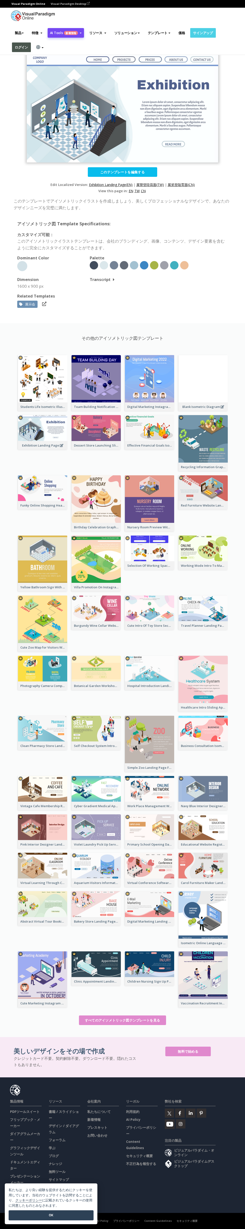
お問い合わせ (97, 1135)
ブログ (54, 1155)
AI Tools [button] (63, 32)
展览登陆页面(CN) (181, 184)
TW (137, 191)
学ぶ (52, 1147)
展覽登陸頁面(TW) (150, 184)
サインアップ (203, 32)
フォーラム (57, 1140)
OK (51, 1215)
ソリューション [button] (125, 32)
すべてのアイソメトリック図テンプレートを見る (122, 1020)
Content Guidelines (158, 1221)
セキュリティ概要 (139, 1155)
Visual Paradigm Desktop (69, 4)
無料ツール (57, 1171)
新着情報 (94, 1119)
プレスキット (97, 1127)
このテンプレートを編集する (122, 172)
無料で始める (188, 1051)
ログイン (21, 47)
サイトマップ (59, 1179)
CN (143, 191)
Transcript (100, 279)
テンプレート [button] (157, 32)
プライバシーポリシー (126, 1221)
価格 (181, 32)
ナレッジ (55, 1163)
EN (131, 191)
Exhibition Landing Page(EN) (111, 184)
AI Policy (133, 1119)
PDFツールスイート (25, 1111)
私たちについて (99, 1111)
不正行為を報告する (141, 1163)
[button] (37, 33)
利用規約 (132, 1111)
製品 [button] (18, 32)
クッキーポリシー (28, 1200)
